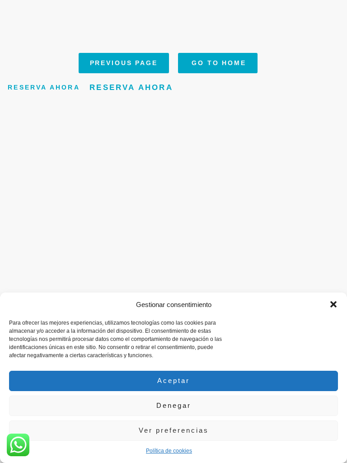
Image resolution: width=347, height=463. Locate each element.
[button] (333, 304)
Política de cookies (169, 451)
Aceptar (173, 380)
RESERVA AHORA (44, 87)
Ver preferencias (174, 430)
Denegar (173, 405)
